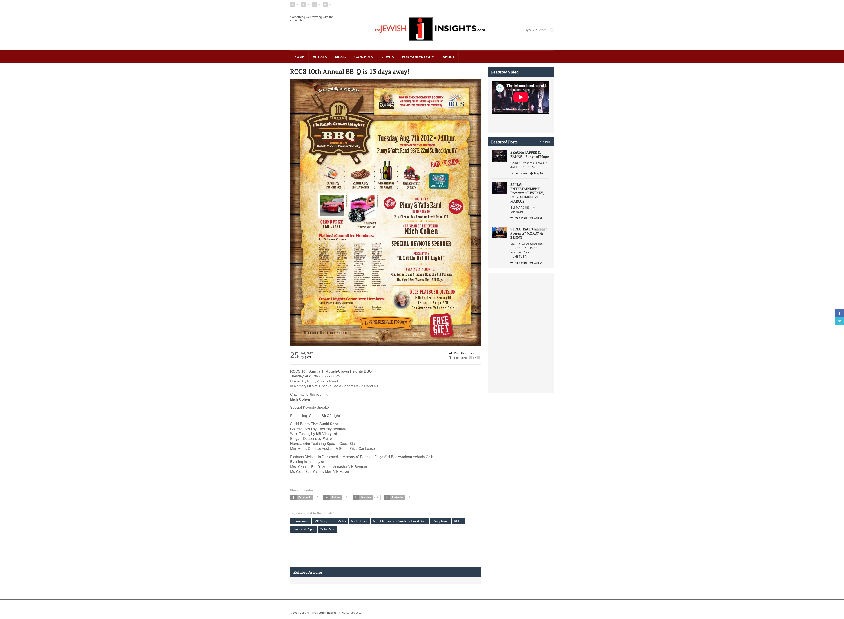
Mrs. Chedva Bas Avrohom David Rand (400, 521)
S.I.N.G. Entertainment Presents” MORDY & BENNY (528, 233)
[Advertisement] (370, 553)
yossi (308, 357)
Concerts (363, 57)
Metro (342, 521)
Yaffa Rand (327, 529)
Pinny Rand (441, 521)
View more (545, 141)
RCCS (458, 521)
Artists (320, 57)
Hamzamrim (300, 521)
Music (340, 57)
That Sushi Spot (303, 529)
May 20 (538, 173)
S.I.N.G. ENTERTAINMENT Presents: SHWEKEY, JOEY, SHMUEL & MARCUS (527, 193)
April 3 (538, 218)
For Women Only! (418, 57)
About (449, 57)
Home (299, 57)
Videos (387, 57)
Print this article (464, 353)
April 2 (538, 263)
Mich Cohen (359, 521)
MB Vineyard (323, 521)
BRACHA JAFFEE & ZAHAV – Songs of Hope (529, 154)
